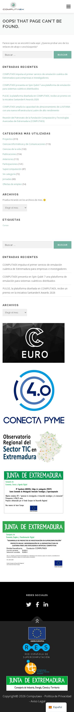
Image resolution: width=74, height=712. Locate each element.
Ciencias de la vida (12, 149)
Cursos (5, 225)
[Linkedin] (46, 604)
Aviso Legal (38, 701)
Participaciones (10, 164)
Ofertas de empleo (12, 184)
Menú (68, 6)
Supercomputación (12, 169)
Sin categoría (9, 174)
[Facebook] (37, 604)
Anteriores (8, 159)
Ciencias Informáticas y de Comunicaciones (24, 144)
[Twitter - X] (28, 604)
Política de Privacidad (57, 696)
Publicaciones (9, 154)
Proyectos (8, 139)
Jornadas (7, 179)
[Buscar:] (28, 54)
